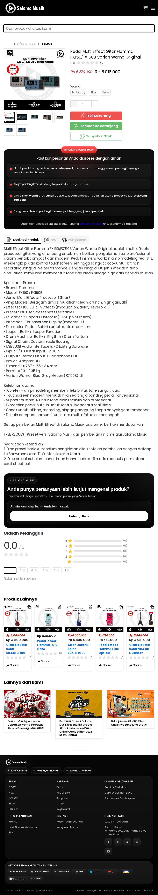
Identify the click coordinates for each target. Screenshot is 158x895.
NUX (11, 792)
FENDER (13, 809)
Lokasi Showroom (116, 821)
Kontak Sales (113, 827)
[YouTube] (108, 851)
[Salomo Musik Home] (16, 762)
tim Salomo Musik (91, 223)
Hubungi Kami (79, 516)
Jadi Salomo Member (23, 827)
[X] (137, 842)
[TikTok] (127, 842)
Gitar (60, 787)
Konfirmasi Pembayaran (121, 798)
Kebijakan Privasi (67, 827)
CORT (12, 787)
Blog (12, 832)
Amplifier (63, 798)
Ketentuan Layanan (70, 821)
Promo (13, 821)
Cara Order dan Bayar (119, 792)
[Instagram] (118, 842)
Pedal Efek (63, 792)
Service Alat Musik (116, 787)
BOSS (12, 803)
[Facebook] (108, 842)
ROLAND (14, 798)
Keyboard (63, 809)
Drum (60, 803)
